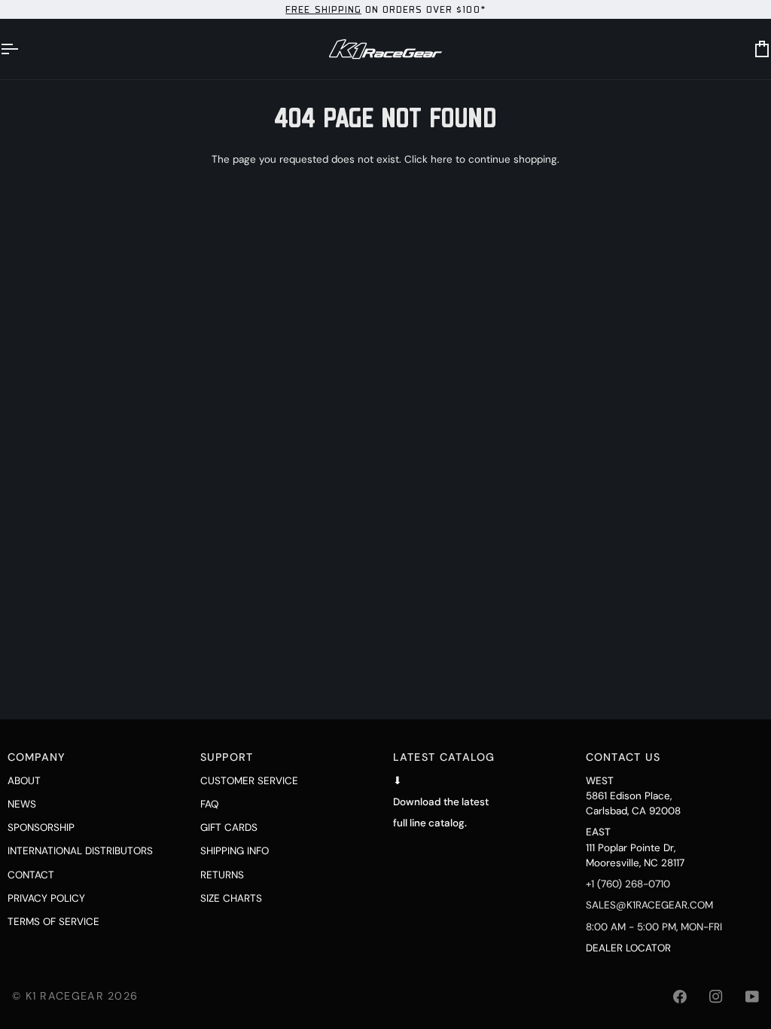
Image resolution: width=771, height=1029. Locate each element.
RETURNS (222, 875)
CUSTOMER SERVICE (249, 780)
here (442, 159)
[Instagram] (716, 996)
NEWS (22, 804)
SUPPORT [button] (227, 757)
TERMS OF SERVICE (53, 921)
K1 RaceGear (65, 996)
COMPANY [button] (37, 757)
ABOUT (24, 780)
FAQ (209, 804)
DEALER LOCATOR (628, 948)
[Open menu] (22, 49)
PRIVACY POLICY (46, 898)
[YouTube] (752, 996)
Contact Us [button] (623, 757)
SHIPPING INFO (234, 850)
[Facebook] (680, 996)
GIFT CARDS (229, 827)
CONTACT (31, 875)
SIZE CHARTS (231, 898)
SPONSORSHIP (41, 827)
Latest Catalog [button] (444, 757)
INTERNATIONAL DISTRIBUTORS (80, 850)
